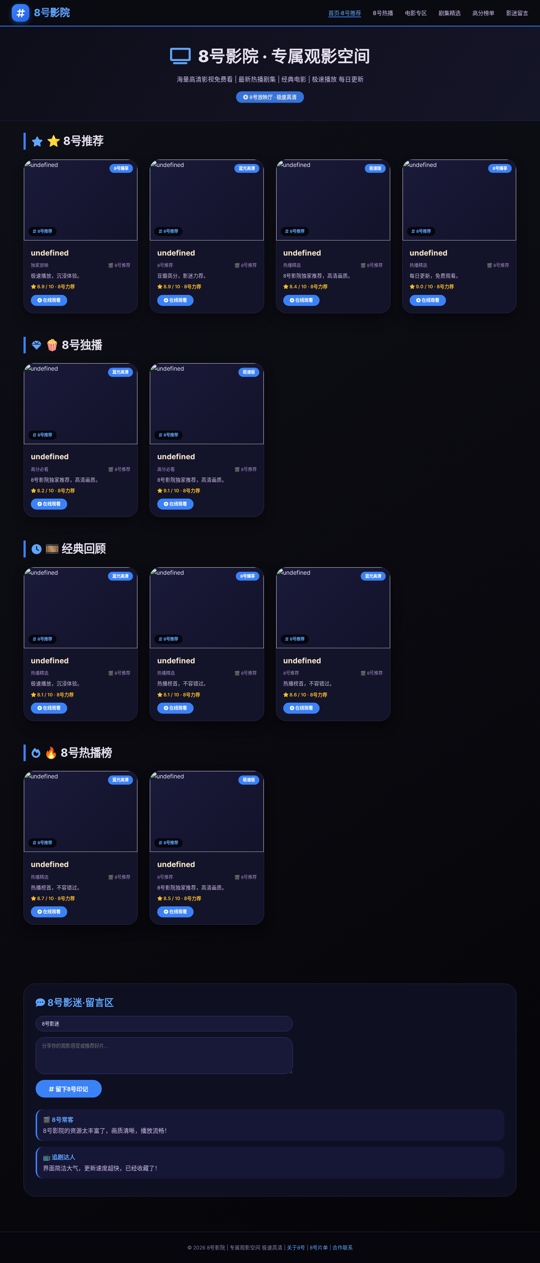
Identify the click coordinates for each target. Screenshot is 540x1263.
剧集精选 (450, 13)
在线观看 (51, 300)
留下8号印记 (71, 1089)
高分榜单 (483, 13)
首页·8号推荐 (344, 13)
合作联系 (342, 1247)
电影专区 (416, 13)
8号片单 (319, 1247)
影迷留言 (517, 13)
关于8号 (296, 1247)
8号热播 (383, 13)
